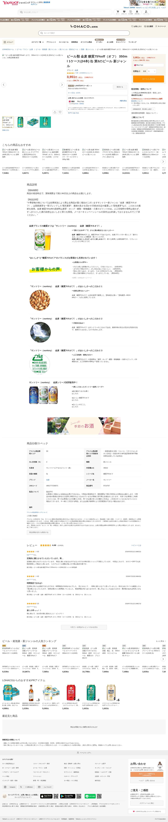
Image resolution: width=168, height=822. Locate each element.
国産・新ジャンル (87, 49)
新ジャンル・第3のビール (69, 49)
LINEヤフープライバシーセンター (49, 819)
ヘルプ (163, 7)
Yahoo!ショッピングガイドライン (86, 819)
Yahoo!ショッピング (8, 819)
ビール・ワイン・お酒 (25, 49)
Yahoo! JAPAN (129, 7)
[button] (152, 71)
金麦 (47, 480)
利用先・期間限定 (79, 103)
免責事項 (71, 819)
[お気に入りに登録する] (60, 112)
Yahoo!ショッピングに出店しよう (148, 7)
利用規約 (64, 819)
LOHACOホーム (8, 49)
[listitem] (17, 763)
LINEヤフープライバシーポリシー (26, 819)
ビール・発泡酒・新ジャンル (46, 49)
